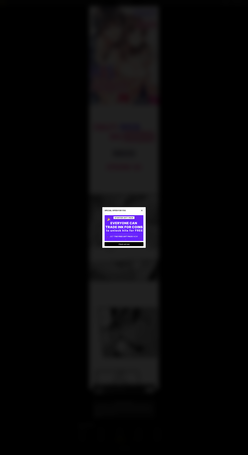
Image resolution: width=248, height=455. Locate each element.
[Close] (141, 210)
